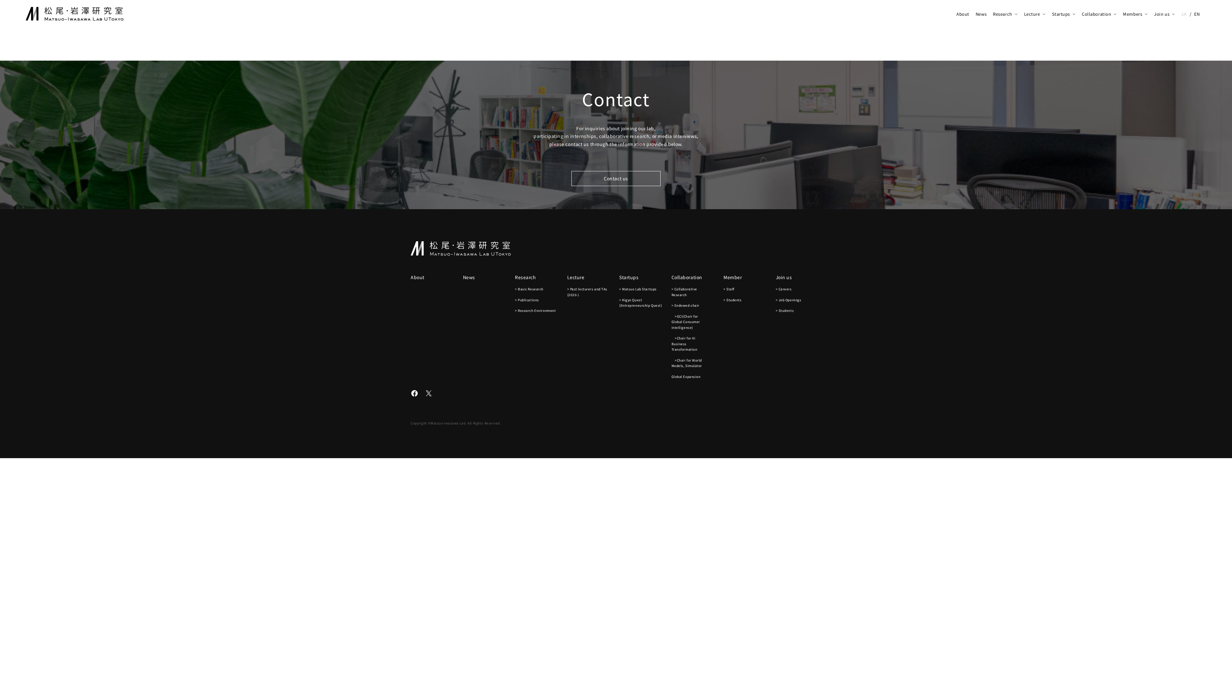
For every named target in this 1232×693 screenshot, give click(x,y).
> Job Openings (788, 299)
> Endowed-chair (685, 305)
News (981, 14)
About (962, 14)
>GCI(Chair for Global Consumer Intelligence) (686, 322)
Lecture (1032, 14)
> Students (732, 299)
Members (1132, 14)
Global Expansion (686, 376)
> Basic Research (529, 289)
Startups (1061, 14)
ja (1183, 14)
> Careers (784, 289)
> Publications (527, 299)
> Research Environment (535, 310)
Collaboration (1096, 14)
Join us (1161, 14)
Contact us (616, 178)
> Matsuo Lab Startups (638, 289)
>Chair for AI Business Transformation (684, 344)
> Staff (728, 289)
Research (1002, 14)
